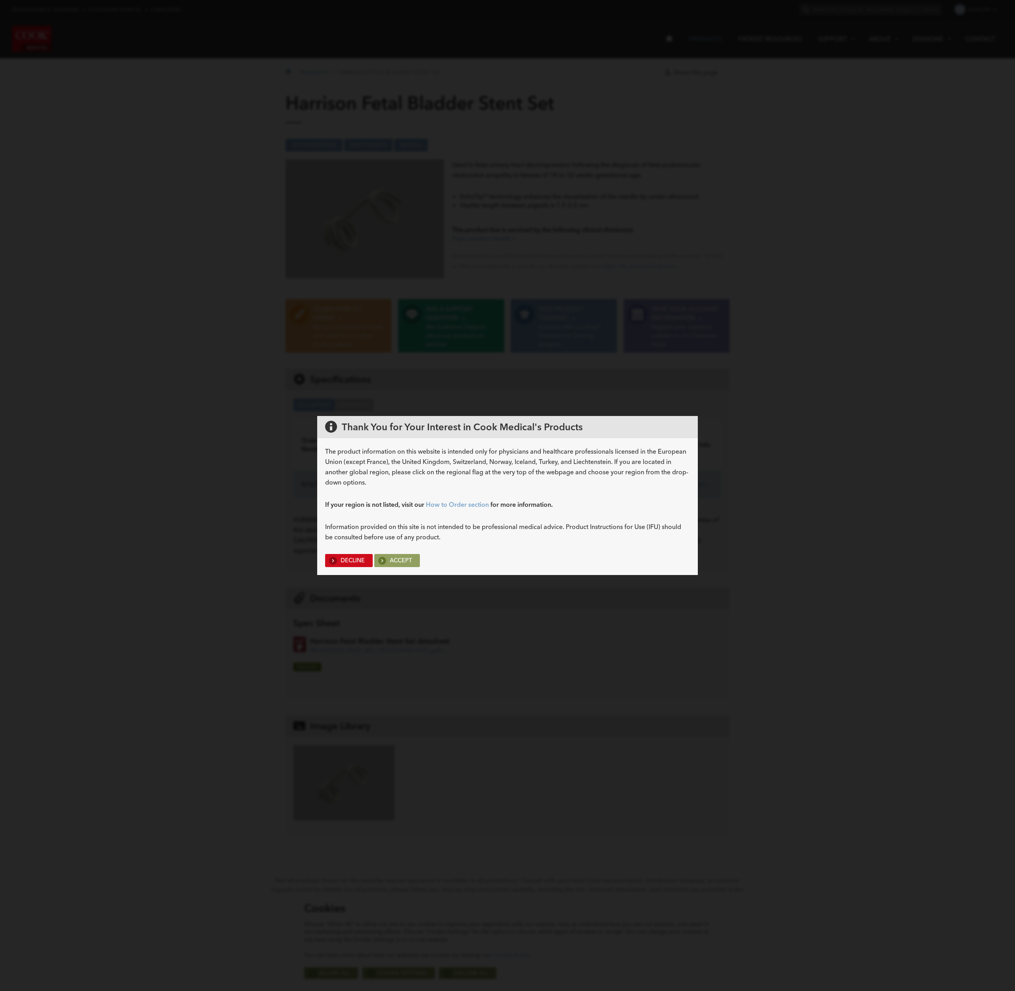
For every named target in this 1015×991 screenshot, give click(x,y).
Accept (400, 560)
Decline (352, 560)
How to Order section (457, 504)
